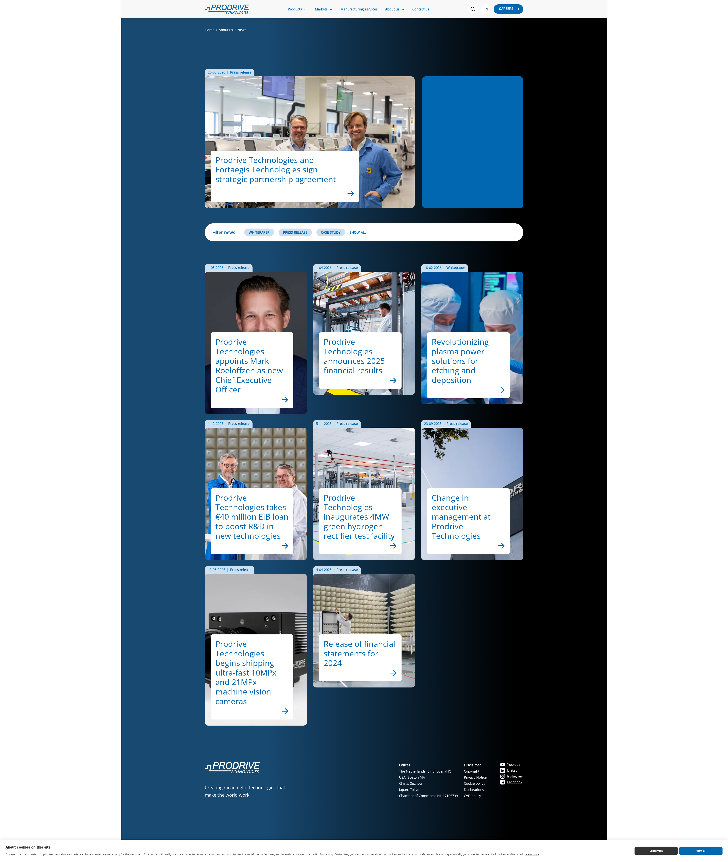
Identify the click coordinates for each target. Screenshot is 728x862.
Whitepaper (259, 232)
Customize (656, 851)
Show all (358, 232)
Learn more (532, 854)
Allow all (701, 851)
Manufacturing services (359, 9)
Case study (330, 232)
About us (392, 9)
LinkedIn (514, 770)
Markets (321, 9)
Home (209, 29)
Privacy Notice (475, 777)
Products (295, 9)
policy (476, 795)
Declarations (474, 789)
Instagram (515, 776)
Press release (295, 232)
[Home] (227, 9)
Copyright (471, 771)
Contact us (420, 9)
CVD (467, 795)
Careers (506, 9)
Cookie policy (474, 783)
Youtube (513, 764)
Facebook (514, 782)
